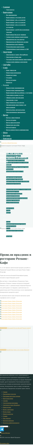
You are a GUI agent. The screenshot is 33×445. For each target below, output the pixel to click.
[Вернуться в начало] (0, 435)
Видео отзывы (7, 412)
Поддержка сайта (4, 443)
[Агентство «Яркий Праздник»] (8, 143)
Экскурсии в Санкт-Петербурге (11, 405)
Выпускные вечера (8, 398)
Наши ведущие (7, 407)
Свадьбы (5, 401)
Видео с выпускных (8, 409)
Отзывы (5, 416)
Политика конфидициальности (11, 423)
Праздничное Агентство (9, 394)
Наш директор (7, 418)
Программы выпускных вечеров (11, 396)
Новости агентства (5, 164)
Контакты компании (8, 420)
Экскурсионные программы (10, 403)
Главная (5, 392)
